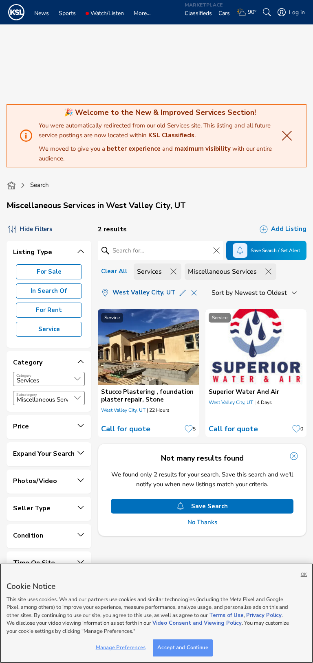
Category (23, 375)
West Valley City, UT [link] (123, 410)
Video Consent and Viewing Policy (197, 623)
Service (49, 329)
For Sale (49, 272)
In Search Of (49, 291)
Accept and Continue (182, 647)
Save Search (209, 506)
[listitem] (148, 373)
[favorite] (189, 429)
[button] (77, 379)
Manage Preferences (120, 647)
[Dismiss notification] (294, 456)
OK (304, 574)
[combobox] (49, 379)
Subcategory (26, 394)
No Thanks (202, 522)
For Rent (49, 310)
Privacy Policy (264, 615)
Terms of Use (226, 615)
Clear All (114, 271)
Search (39, 185)
